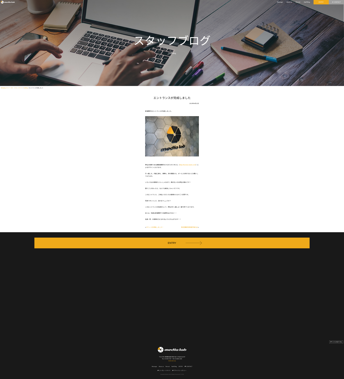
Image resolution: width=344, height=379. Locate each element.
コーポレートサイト (164, 370)
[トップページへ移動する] (8, 2)
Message (280, 2)
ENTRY (321, 2)
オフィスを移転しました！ (154, 227)
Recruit (298, 2)
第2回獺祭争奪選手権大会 (189, 227)
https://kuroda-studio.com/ (188, 165)
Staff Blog (307, 2)
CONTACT (337, 2)
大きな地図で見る (337, 342)
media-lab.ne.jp (172, 360)
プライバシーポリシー (180, 370)
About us (289, 2)
